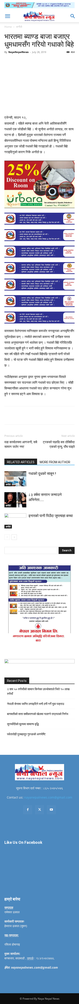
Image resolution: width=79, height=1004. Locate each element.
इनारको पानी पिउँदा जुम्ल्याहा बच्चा (51, 516)
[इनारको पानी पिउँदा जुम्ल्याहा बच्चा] (15, 520)
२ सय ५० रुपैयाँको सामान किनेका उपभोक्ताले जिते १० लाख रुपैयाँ (38, 691)
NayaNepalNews (18, 52)
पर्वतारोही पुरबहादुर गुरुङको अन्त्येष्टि (26, 734)
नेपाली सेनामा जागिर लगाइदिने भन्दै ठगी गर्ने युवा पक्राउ (35, 704)
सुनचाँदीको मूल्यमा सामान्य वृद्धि (23, 724)
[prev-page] (7, 537)
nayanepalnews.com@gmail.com (48, 797)
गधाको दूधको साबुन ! (42, 473)
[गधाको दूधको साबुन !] (15, 478)
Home (8, 27)
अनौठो (19, 27)
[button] (7, 16)
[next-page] (14, 537)
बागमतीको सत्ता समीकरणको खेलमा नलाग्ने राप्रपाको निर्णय (37, 714)
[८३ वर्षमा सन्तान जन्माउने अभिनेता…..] (15, 499)
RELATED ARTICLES (20, 462)
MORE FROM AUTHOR (55, 462)
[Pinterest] (42, 62)
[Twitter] (32, 62)
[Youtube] (51, 809)
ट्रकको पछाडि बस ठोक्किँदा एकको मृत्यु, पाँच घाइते (59, 444)
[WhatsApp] (52, 62)
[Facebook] (22, 62)
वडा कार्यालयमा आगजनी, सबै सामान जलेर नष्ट (20, 444)
